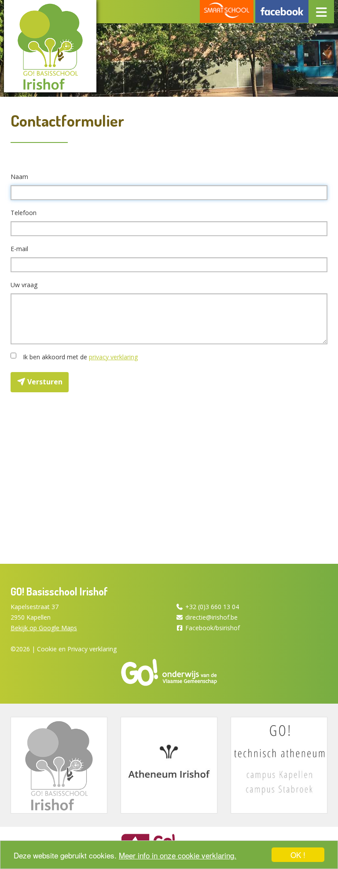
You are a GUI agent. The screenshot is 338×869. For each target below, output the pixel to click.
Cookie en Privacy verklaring (77, 649)
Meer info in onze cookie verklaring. (177, 855)
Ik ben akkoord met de (78, 357)
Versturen (44, 382)
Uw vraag (24, 285)
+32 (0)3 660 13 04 (212, 606)
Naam (19, 176)
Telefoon (24, 212)
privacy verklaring (113, 357)
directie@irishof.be (211, 617)
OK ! (297, 854)
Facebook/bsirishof (212, 628)
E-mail (19, 249)
